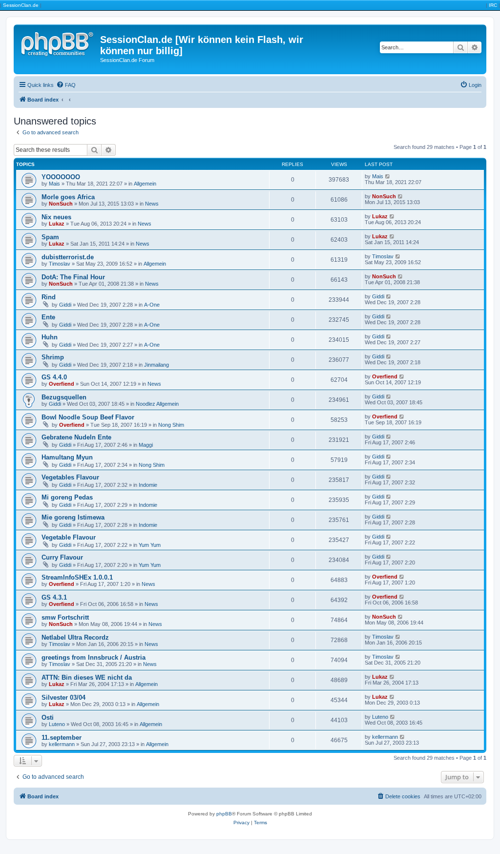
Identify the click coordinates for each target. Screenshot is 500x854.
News (152, 204)
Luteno (57, 724)
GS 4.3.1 (54, 597)
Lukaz (56, 224)
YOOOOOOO (61, 177)
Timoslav (59, 264)
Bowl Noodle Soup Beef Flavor (88, 417)
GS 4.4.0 (54, 377)
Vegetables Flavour (70, 477)
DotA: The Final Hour (73, 277)
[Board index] (58, 42)
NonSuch (61, 204)
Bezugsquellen (64, 397)
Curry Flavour (62, 557)
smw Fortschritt (65, 617)
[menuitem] (66, 85)
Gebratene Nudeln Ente (76, 437)
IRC (493, 5)
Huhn (50, 337)
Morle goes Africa (68, 197)
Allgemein (145, 184)
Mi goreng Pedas (67, 497)
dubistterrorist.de (68, 257)
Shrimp (53, 357)
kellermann (62, 744)
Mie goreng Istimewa (73, 517)
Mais (54, 184)
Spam (50, 237)
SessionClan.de (21, 5)
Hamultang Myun (67, 457)
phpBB (224, 813)
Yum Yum (150, 545)
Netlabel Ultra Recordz (75, 637)
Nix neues (56, 217)
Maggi (146, 445)
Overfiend (61, 384)
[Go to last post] (388, 176)
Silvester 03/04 (63, 697)
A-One (152, 305)
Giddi (65, 305)
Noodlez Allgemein (157, 404)
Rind (49, 297)
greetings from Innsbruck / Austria (94, 657)
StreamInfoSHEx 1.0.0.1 (77, 577)
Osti (48, 717)
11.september (62, 737)
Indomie (148, 485)
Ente (48, 317)
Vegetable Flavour (69, 537)
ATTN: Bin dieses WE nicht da (87, 677)
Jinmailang (156, 365)
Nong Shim (171, 425)
